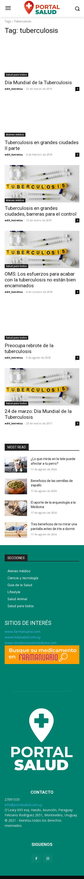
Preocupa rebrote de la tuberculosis (29, 348)
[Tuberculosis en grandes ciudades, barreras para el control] (42, 183)
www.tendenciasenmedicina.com (31, 642)
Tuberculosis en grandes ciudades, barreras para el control (41, 211)
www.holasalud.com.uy (23, 637)
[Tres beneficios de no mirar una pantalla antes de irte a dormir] (16, 530)
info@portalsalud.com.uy (23, 805)
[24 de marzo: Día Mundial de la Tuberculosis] (42, 386)
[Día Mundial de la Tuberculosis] (42, 58)
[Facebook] (36, 858)
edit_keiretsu (14, 88)
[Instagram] (47, 858)
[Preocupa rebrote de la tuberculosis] (42, 321)
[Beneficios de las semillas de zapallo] (16, 486)
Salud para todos (16, 74)
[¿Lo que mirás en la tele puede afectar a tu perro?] (16, 464)
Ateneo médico (15, 134)
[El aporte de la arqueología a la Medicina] (16, 508)
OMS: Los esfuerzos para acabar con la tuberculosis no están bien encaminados (40, 279)
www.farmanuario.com (22, 631)
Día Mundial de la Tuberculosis (38, 82)
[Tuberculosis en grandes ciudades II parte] (42, 118)
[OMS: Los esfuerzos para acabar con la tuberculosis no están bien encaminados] (42, 249)
